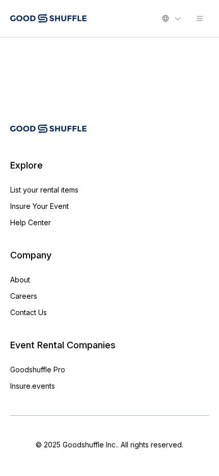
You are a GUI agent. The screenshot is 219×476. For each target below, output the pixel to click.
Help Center (30, 222)
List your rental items (44, 189)
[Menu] (199, 18)
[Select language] (171, 18)
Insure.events (32, 386)
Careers (23, 296)
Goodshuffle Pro (37, 369)
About (20, 279)
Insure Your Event (39, 206)
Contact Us (28, 312)
